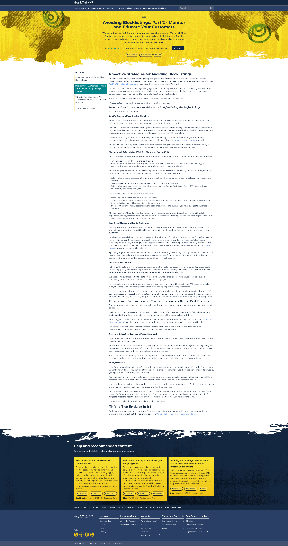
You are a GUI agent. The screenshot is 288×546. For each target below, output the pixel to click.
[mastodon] (87, 535)
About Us (110, 8)
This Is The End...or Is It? (86, 108)
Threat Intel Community (129, 8)
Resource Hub (100, 507)
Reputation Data (95, 8)
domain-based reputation (186, 140)
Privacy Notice (80, 544)
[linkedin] (81, 535)
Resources (79, 8)
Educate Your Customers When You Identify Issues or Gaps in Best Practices (90, 100)
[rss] (92, 535)
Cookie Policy (92, 544)
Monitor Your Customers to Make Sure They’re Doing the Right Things (90, 88)
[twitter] (76, 535)
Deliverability (115, 507)
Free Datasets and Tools (153, 8)
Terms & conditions (106, 544)
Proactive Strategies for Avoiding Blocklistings (90, 78)
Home (76, 507)
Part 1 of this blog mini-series (122, 84)
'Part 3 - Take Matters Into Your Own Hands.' (176, 414)
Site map (118, 544)
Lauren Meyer (113, 48)
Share (179, 48)
